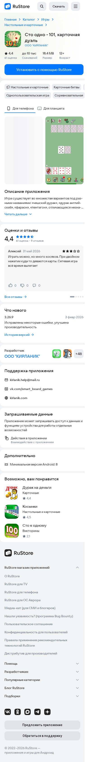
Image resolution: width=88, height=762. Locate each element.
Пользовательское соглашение (29, 624)
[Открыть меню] (75, 6)
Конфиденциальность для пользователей (36, 632)
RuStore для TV (16, 584)
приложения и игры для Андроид (29, 752)
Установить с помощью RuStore (44, 69)
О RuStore (12, 576)
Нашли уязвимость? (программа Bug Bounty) (39, 616)
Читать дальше (16, 214)
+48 (78, 353)
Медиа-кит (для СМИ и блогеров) (30, 608)
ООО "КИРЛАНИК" (36, 45)
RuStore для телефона (21, 592)
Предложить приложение (42, 725)
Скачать (59, 6)
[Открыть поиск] (41, 6)
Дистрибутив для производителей (31, 653)
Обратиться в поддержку (42, 736)
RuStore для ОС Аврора (23, 600)
